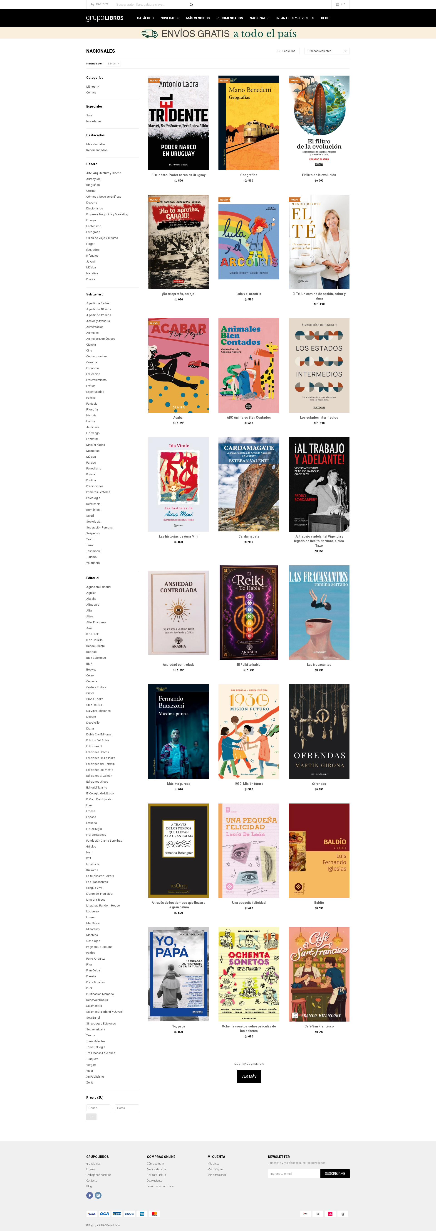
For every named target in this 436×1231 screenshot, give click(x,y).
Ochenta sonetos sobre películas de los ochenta (249, 1029)
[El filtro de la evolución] (319, 122)
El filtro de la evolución (319, 175)
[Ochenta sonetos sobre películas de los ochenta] (248, 974)
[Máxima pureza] (178, 731)
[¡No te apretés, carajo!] (178, 241)
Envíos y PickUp (156, 1175)
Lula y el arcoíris (248, 294)
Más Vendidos (198, 18)
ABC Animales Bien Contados (249, 417)
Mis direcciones (217, 1175)
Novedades (170, 18)
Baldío (319, 902)
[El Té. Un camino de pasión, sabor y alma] (319, 241)
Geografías (248, 175)
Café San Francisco (319, 1026)
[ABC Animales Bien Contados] (248, 365)
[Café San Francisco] (319, 974)
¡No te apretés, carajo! (178, 294)
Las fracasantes (319, 664)
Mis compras (215, 1169)
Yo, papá (178, 1026)
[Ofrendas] (319, 731)
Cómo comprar (156, 1163)
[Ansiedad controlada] (178, 612)
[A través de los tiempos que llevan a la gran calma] (178, 850)
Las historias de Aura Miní (178, 536)
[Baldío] (319, 850)
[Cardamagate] (248, 484)
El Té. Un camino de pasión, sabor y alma (319, 296)
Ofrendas (319, 784)
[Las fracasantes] (319, 612)
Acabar (178, 417)
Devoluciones (154, 1180)
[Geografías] (248, 122)
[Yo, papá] (178, 974)
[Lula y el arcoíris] (248, 241)
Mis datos (213, 1163)
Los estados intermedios (319, 417)
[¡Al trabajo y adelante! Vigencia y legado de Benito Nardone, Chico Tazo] (319, 484)
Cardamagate (248, 536)
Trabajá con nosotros (98, 1175)
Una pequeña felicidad (249, 902)
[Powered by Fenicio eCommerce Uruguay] (343, 1225)
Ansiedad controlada (179, 664)
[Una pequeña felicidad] (248, 850)
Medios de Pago (156, 1169)
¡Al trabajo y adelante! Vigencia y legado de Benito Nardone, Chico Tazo (319, 541)
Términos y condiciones (161, 1186)
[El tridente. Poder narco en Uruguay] (178, 122)
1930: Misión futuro (248, 784)
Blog (325, 18)
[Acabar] (178, 365)
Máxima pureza (178, 784)
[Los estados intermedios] (319, 365)
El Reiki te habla (248, 664)
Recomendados (230, 18)
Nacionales (260, 18)
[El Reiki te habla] (248, 612)
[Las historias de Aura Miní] (178, 484)
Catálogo (145, 18)
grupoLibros (93, 1163)
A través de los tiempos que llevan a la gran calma (179, 905)
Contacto (91, 1180)
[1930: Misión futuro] (248, 731)
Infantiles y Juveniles (295, 18)
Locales (90, 1169)
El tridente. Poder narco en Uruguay (179, 175)
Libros (112, 63)
